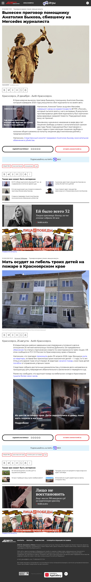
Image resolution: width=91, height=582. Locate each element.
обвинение (18, 350)
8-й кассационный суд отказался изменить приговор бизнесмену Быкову (27, 190)
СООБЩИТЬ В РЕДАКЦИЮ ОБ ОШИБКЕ (59, 540)
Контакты (20, 540)
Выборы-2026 (39, 540)
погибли (17, 363)
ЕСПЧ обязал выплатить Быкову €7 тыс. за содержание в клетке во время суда (26, 183)
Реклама (30, 540)
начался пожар (66, 361)
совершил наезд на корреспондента (54, 109)
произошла (42, 356)
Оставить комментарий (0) (72, 149)
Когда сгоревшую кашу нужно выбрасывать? (27, 478)
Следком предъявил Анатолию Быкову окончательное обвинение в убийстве (25, 197)
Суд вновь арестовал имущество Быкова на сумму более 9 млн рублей (70, 183)
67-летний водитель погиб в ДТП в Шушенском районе (24, 471)
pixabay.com (14, 85)
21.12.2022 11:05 (7, 9)
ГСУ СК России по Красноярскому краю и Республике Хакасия (24, 330)
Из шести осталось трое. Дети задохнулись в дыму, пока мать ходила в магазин (49, 417)
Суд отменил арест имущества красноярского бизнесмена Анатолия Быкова (71, 190)
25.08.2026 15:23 (7, 258)
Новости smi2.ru (9, 252)
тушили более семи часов (25, 376)
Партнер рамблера (36, 573)
